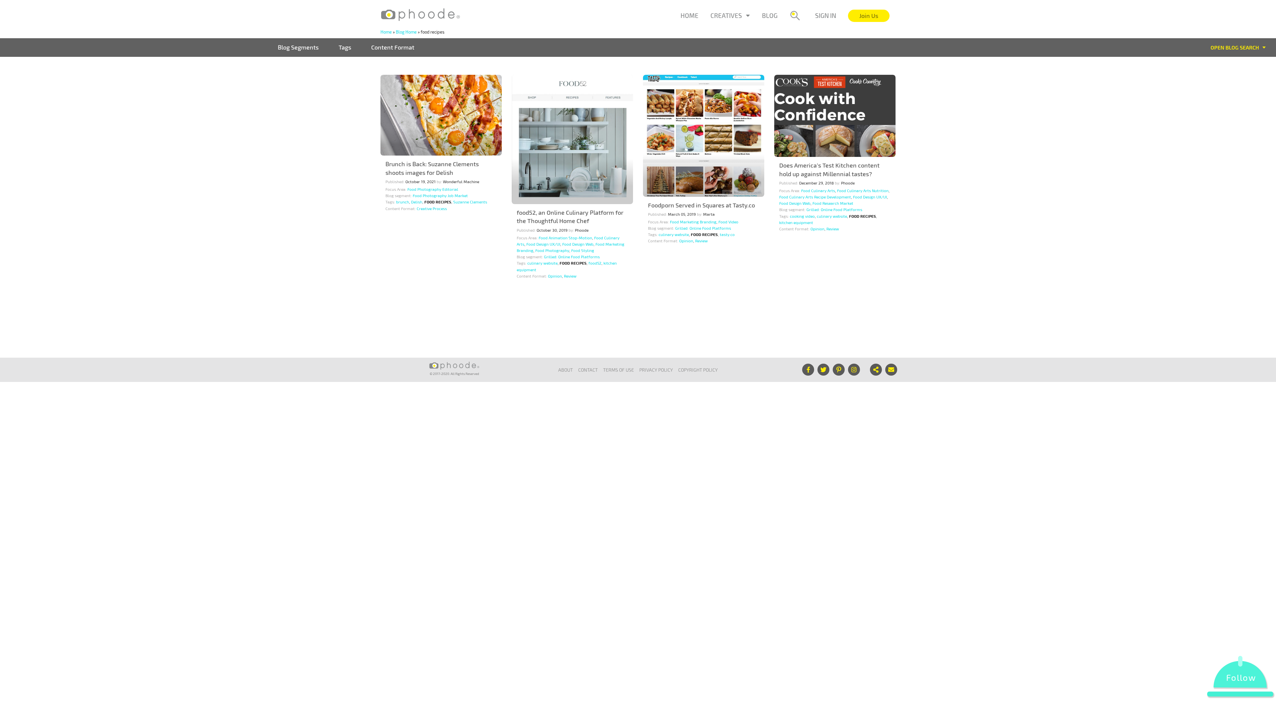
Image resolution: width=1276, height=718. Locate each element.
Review (570, 276)
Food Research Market (832, 203)
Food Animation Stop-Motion (565, 237)
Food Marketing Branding (693, 221)
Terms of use (618, 370)
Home (689, 15)
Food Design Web (577, 244)
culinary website (542, 263)
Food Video (728, 221)
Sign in (825, 15)
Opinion (555, 276)
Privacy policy (656, 370)
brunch (402, 201)
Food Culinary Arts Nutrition (863, 190)
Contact (588, 370)
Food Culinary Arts (818, 190)
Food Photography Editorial (432, 189)
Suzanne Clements (470, 201)
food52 (594, 263)
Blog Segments (298, 47)
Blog (770, 15)
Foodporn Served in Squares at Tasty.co (701, 205)
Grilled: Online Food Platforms (572, 256)
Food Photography (552, 250)
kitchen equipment (796, 222)
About (565, 370)
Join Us (868, 15)
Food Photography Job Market (440, 195)
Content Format (392, 47)
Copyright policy (698, 370)
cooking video (802, 216)
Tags (345, 47)
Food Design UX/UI (543, 244)
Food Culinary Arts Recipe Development (815, 196)
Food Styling (582, 250)
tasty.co (727, 234)
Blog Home (406, 32)
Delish (416, 201)
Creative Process (432, 208)
